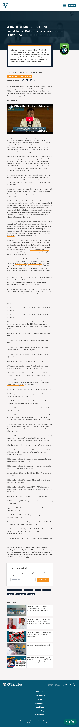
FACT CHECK (28, 590)
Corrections (39, 715)
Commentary (39, 703)
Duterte (31, 594)
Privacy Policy (39, 695)
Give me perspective (14, 590)
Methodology (39, 711)
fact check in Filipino (23, 76)
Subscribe (72, 5)
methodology (23, 557)
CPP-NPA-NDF (21, 594)
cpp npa (10, 594)
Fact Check (39, 707)
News (38, 590)
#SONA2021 (47, 590)
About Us (39, 691)
